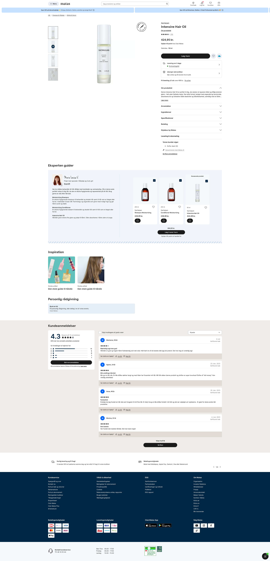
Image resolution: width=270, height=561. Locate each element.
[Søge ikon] (167, 3)
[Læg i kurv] (138, 221)
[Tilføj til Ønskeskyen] (219, 56)
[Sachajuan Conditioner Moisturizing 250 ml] (171, 200)
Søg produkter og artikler (111, 4)
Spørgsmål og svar (54, 481)
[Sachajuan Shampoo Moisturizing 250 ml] (145, 200)
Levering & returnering (170, 136)
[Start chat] (265, 556)
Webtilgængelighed (103, 498)
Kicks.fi (196, 506)
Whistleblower (198, 487)
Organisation (198, 481)
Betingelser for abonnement (106, 484)
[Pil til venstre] (213, 467)
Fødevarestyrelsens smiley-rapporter (109, 492)
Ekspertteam (52, 500)
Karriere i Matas (199, 498)
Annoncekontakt (199, 492)
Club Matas (52, 503)
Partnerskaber (150, 484)
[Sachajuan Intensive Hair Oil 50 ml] (197, 201)
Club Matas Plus (53, 506)
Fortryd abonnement (55, 492)
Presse (196, 489)
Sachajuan (165, 23)
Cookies (99, 489)
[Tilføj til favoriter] (213, 56)
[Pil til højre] (268, 10)
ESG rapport (149, 492)
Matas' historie (198, 495)
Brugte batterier (102, 495)
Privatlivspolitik (102, 487)
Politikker (148, 489)
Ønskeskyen (52, 509)
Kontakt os (51, 484)
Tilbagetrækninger (54, 498)
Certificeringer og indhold (154, 487)
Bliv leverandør (199, 511)
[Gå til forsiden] (65, 4)
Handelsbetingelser (103, 481)
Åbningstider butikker (55, 495)
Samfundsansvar (151, 481)
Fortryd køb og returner (56, 487)
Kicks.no (196, 503)
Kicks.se (196, 500)
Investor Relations (200, 484)
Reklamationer (53, 489)
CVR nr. (196, 509)
